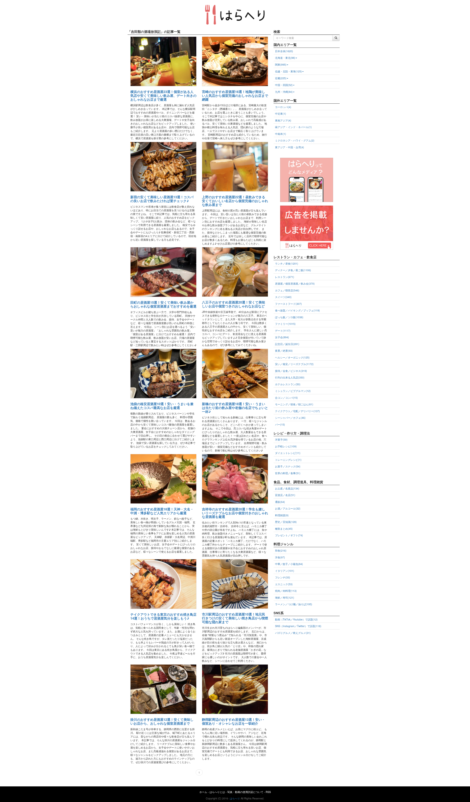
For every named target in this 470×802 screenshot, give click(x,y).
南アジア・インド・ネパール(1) (293, 127)
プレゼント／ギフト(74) (289, 535)
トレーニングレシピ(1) (288, 460)
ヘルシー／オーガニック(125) (292, 357)
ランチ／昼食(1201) (286, 263)
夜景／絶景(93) (284, 350)
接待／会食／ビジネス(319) (291, 371)
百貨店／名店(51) (285, 495)
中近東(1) (280, 113)
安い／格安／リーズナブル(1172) (294, 364)
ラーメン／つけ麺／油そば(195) (293, 604)
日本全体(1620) (284, 51)
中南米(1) (280, 134)
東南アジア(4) (283, 120)
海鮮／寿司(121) (284, 597)
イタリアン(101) (284, 571)
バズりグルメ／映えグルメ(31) (293, 633)
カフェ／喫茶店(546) (287, 290)
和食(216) (280, 550)
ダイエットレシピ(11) (287, 453)
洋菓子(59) (281, 439)
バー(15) (280, 424)
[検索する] (336, 38)
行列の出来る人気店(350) (289, 377)
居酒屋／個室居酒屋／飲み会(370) (295, 283)
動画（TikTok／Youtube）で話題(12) (296, 619)
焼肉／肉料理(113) (286, 591)
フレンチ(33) (282, 577)
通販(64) (280, 502)
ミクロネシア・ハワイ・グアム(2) (294, 140)
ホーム (203, 792)
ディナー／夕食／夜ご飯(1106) (293, 270)
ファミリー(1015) (285, 324)
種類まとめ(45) (284, 528)
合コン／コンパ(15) (286, 397)
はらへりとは (217, 792)
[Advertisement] (306, 663)
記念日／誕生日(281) (287, 344)
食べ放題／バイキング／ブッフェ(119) (297, 310)
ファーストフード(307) (288, 304)
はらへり (235, 798)
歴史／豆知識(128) (286, 522)
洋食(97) (280, 557)
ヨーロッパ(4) (283, 107)
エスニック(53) (284, 584)
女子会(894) (282, 337)
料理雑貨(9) (282, 515)
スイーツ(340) (283, 297)
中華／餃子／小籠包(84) (289, 564)
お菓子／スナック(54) (287, 466)
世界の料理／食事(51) (287, 473)
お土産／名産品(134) (287, 488)
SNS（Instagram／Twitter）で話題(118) (298, 626)
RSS (268, 792)
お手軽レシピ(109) (286, 446)
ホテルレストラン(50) (287, 384)
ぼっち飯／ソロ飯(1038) (289, 317)
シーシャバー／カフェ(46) (290, 417)
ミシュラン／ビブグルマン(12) (293, 391)
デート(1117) (282, 330)
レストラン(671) (284, 277)
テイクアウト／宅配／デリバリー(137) (297, 411)
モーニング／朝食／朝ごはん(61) (294, 404)
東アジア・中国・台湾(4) (289, 147)
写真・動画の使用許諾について (245, 792)
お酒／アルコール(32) (287, 508)
